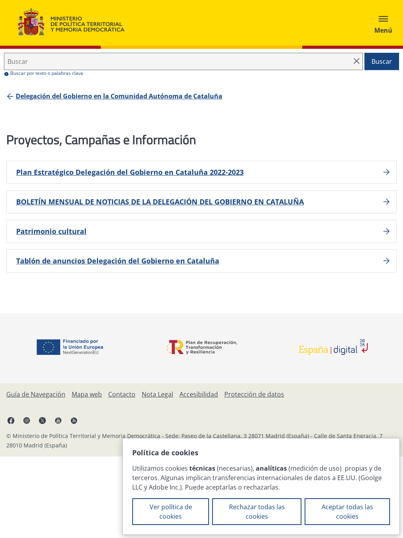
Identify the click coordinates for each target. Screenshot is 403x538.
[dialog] (261, 486)
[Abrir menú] (383, 23)
